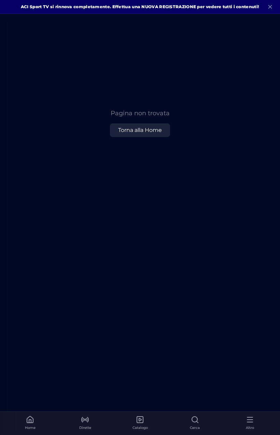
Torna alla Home (140, 130)
